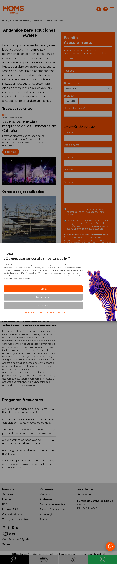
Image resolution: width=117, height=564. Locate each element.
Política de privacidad (46, 312)
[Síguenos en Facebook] (8, 527)
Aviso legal (100, 554)
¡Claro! (43, 289)
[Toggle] (53, 409)
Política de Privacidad (95, 223)
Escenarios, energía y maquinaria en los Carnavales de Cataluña (29, 126)
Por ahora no (43, 297)
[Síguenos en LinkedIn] (13, 527)
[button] (105, 9)
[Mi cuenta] (98, 9)
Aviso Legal (60, 312)
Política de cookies (85, 554)
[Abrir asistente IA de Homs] (110, 546)
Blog (4, 114)
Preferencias (43, 305)
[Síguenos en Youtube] (17, 527)
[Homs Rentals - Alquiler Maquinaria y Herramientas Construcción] (13, 10)
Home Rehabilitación (19, 20)
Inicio (4, 20)
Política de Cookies (28, 312)
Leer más (10, 151)
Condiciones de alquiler (44, 554)
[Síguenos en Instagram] (4, 527)
